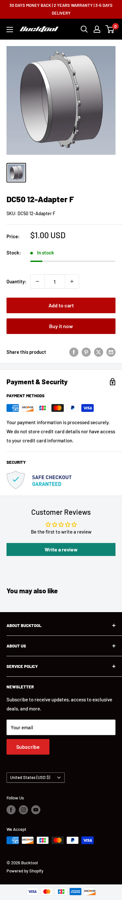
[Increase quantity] (72, 281)
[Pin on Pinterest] (86, 352)
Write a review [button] (61, 549)
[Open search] (84, 29)
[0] (110, 29)
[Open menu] (10, 29)
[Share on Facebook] (73, 352)
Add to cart (61, 305)
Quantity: (16, 281)
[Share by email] (110, 352)
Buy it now (61, 326)
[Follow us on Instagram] (23, 809)
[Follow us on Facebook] (11, 809)
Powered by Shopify (25, 870)
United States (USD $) (30, 777)
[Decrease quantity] (37, 281)
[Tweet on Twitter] (98, 352)
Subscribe (28, 747)
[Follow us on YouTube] (35, 809)
